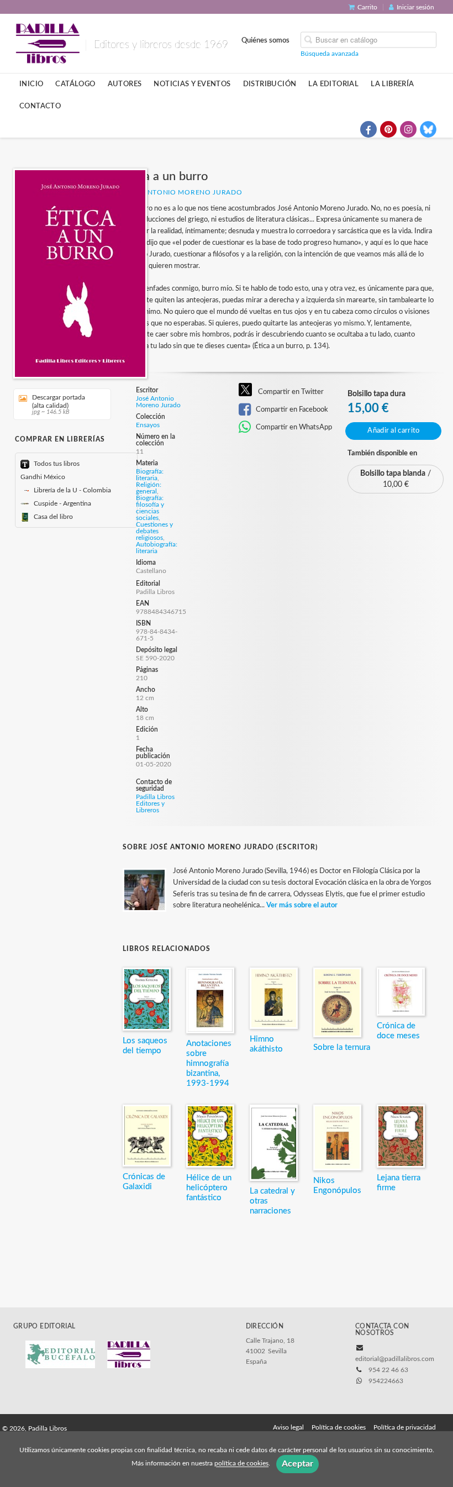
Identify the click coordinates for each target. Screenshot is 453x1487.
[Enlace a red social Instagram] (408, 129)
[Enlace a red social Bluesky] (428, 129)
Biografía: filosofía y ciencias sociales (150, 508)
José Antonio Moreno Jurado (182, 192)
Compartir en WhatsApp (293, 427)
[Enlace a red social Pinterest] (388, 129)
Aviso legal (288, 1427)
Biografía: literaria (150, 474)
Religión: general (148, 488)
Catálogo (75, 84)
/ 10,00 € (395, 479)
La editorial (333, 84)
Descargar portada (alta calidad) (58, 404)
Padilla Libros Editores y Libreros (155, 803)
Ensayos (148, 425)
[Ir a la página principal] (47, 42)
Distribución (270, 84)
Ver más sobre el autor (302, 905)
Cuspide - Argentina (61, 503)
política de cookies (241, 1463)
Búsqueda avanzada (330, 53)
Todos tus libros (56, 463)
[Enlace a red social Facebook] (368, 129)
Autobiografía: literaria (156, 547)
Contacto (40, 106)
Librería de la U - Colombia (71, 490)
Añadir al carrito (393, 430)
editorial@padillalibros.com (394, 1358)
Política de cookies (339, 1427)
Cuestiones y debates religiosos (154, 531)
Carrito (367, 7)
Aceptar (297, 1463)
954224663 (385, 1381)
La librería (392, 84)
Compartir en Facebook (291, 409)
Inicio (31, 84)
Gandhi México (42, 477)
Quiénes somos (265, 39)
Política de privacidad (404, 1427)
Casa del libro (52, 516)
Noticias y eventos (192, 84)
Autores (125, 84)
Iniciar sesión (415, 7)
